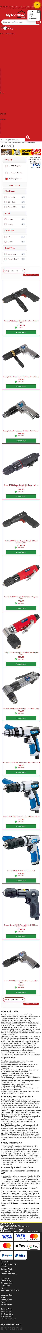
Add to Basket (21, 332)
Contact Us (4, 132)
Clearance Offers (6, 130)
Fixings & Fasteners (7, 55)
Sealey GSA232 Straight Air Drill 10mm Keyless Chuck (21, 597)
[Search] (38, 22)
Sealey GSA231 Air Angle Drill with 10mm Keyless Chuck (21, 653)
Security (3, 80)
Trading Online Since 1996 (14, 1227)
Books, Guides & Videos (8, 41)
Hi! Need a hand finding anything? (33, 15)
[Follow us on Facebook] (2, 1328)
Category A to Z (5, 95)
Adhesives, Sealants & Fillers (10, 35)
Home (1, 0)
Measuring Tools (6, 69)
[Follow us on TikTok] (21, 1328)
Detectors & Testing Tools (9, 48)
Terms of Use (6, 1312)
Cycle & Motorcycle (7, 44)
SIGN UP (3, 104)
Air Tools (26, 142)
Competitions (6, 1271)
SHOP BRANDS (5, 96)
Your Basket (5, 27)
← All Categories (15, 166)
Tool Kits (3, 84)
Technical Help (6, 1304)
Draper (16, 219)
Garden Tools (5, 57)
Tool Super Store (7, 1314)
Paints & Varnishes (6, 71)
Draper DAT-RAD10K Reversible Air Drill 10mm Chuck (21, 763)
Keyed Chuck (16, 254)
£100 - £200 (16, 207)
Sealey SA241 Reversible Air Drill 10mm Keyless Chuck (21, 982)
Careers (4, 1266)
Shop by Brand (5, 125)
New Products (5, 126)
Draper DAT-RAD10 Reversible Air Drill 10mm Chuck (21, 817)
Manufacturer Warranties (10, 1290)
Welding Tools (5, 87)
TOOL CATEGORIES (7, 32)
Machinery (3, 66)
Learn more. (35, 167)
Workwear (3, 91)
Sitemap (4, 1302)
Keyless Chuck (16, 259)
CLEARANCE (4, 102)
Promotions (4, 128)
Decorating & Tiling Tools (8, 46)
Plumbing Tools (5, 73)
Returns (2, 3)
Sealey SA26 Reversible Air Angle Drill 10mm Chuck (21, 708)
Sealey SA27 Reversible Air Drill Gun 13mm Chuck (21, 377)
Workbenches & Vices (8, 89)
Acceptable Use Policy (9, 1264)
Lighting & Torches (6, 64)
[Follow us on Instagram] (17, 1328)
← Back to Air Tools (16, 173)
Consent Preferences (8, 1274)
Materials (3, 68)
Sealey (16, 224)
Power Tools (4, 77)
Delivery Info (5, 1286)
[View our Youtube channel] (13, 1328)
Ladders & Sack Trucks (8, 62)
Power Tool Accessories (8, 75)
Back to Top (5, 1262)
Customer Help (5, 134)
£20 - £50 (16, 197)
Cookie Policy (6, 1281)
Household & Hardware (8, 60)
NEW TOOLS (4, 98)
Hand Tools (4, 59)
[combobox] (18, 22)
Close (2, 93)
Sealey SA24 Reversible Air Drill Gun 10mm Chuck (21, 431)
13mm (16, 241)
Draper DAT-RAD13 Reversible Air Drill (21, 871)
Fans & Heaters (5, 53)
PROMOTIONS (5, 100)
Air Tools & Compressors (8, 37)
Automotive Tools (6, 39)
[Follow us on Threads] (6, 1328)
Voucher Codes (6, 1316)
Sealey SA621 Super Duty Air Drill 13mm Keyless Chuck (21, 322)
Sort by (6, 271)
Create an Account (5, 4)
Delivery (2, 1)
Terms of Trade (6, 1309)
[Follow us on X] (9, 1328)
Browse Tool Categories (8, 123)
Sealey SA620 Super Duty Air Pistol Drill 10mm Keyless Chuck (21, 542)
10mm (16, 237)
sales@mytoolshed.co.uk (6, 8)
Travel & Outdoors (6, 86)
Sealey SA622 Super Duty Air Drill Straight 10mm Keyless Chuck (21, 486)
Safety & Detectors (6, 78)
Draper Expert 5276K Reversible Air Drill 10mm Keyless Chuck (21, 926)
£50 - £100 (16, 202)
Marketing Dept (6, 1295)
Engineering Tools (6, 52)
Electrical (3, 50)
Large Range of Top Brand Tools (10, 1224)
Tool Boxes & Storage (7, 82)
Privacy (3, 1297)
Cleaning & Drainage (7, 43)
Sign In (2, 5)
